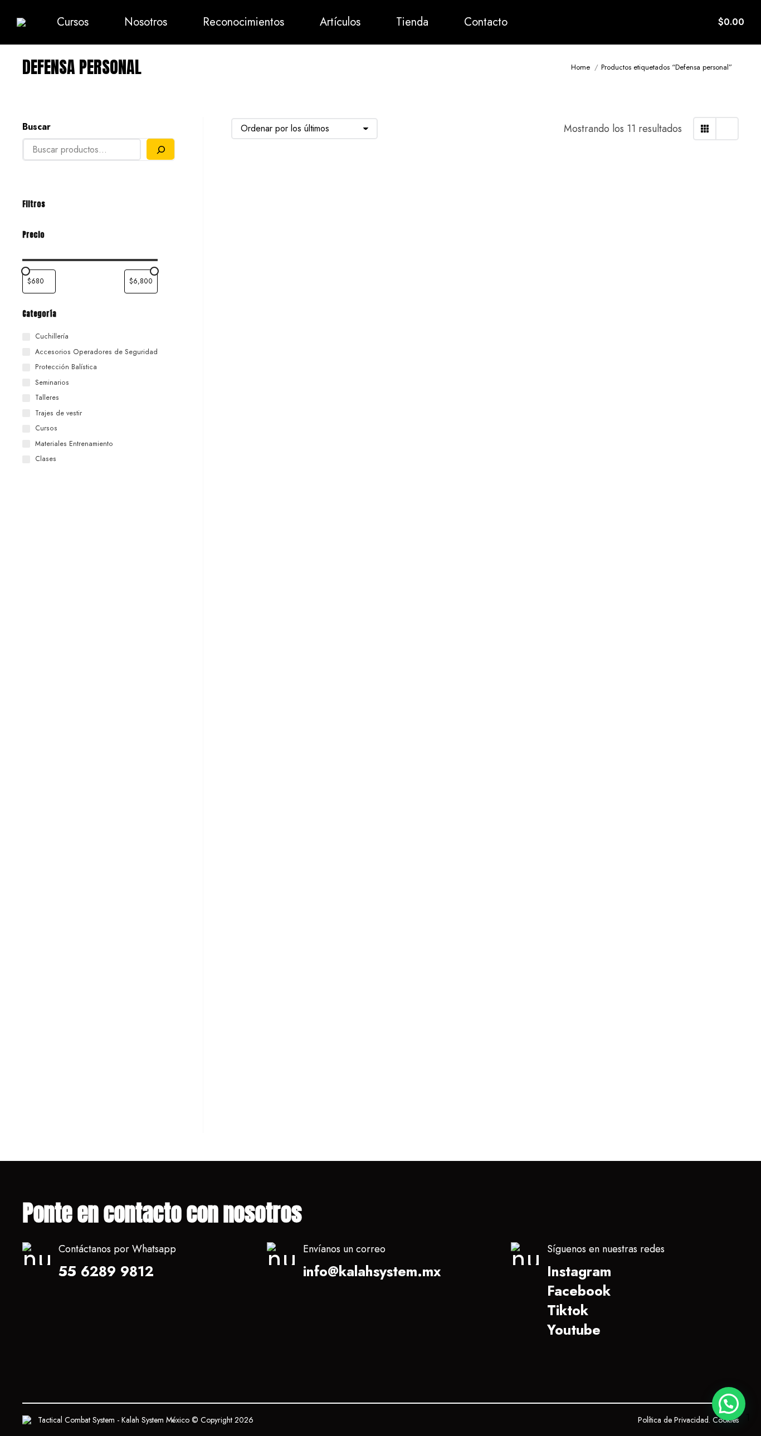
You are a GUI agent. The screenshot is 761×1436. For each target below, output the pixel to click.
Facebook (579, 1291)
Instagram (579, 1271)
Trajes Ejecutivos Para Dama (304, 828)
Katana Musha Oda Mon (294, 334)
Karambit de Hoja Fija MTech (652, 334)
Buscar (36, 126)
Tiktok (567, 1310)
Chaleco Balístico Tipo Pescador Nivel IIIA (462, 588)
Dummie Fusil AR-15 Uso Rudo (309, 1074)
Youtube (574, 1330)
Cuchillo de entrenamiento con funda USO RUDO (311, 588)
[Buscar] (160, 149)
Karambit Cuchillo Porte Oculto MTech (484, 341)
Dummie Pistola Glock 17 (642, 828)
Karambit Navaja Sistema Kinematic (469, 1081)
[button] (728, 1403)
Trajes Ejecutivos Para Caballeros (461, 835)
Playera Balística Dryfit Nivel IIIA (651, 588)
